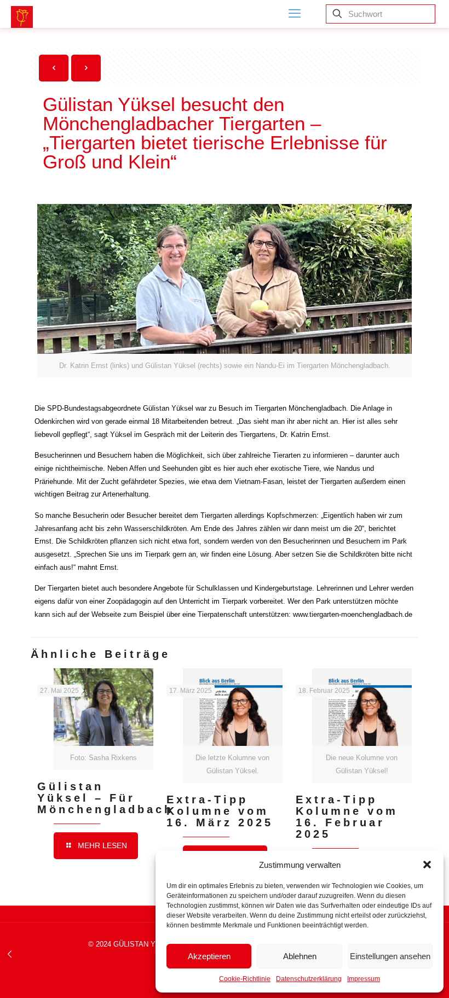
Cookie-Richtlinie (244, 979)
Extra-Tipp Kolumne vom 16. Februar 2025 (347, 816)
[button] (427, 864)
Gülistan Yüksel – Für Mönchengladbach (105, 797)
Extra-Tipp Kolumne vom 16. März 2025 (219, 810)
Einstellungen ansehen (390, 956)
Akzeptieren (209, 956)
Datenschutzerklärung (309, 979)
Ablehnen (299, 956)
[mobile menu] (294, 13)
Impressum (363, 979)
